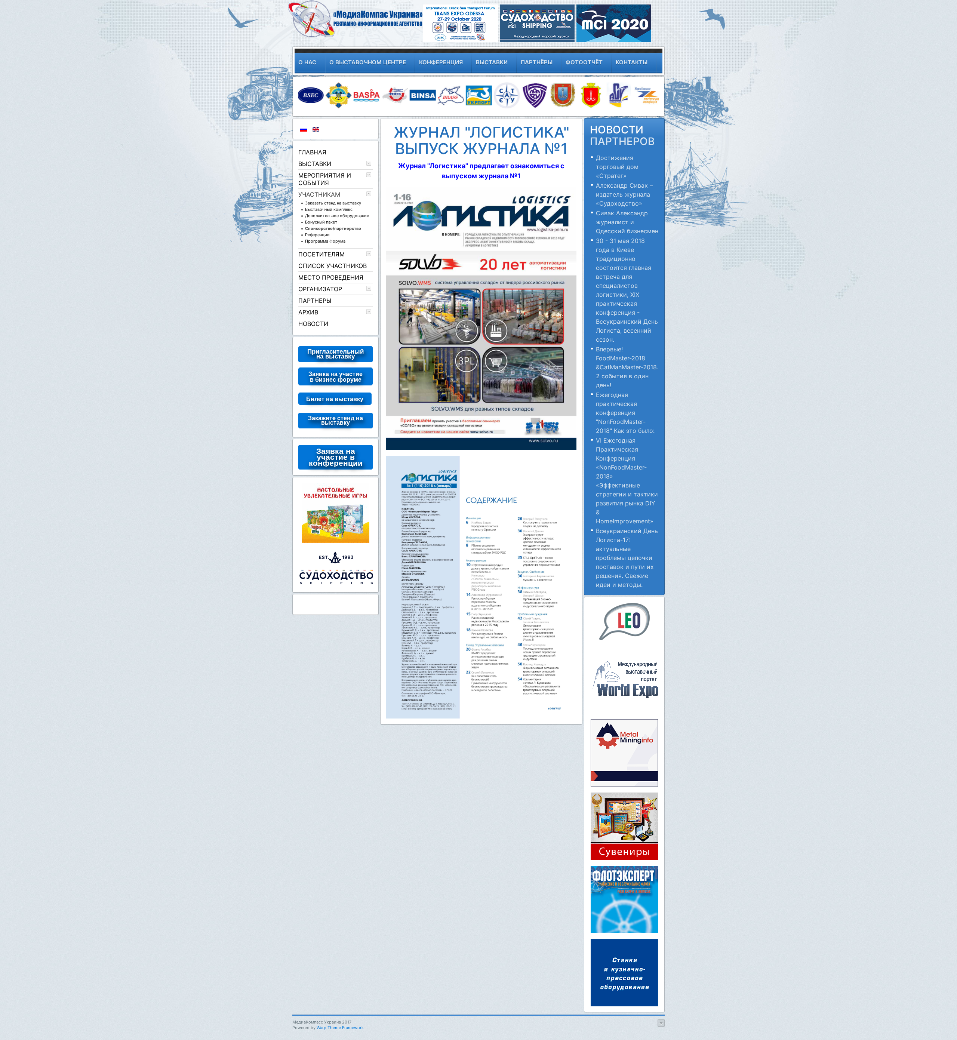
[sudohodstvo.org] (335, 567)
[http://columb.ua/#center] (624, 825)
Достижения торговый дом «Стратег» (617, 166)
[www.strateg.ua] (335, 512)
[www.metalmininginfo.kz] (624, 752)
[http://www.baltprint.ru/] (624, 898)
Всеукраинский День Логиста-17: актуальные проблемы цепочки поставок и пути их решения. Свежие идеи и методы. (627, 557)
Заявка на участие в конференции (336, 457)
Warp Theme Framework (340, 1027)
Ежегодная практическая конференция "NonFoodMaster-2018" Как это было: (625, 412)
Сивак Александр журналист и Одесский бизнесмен (627, 222)
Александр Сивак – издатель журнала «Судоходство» (624, 194)
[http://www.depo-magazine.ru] (624, 972)
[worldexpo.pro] (624, 679)
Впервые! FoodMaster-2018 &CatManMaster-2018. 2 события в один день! (627, 367)
